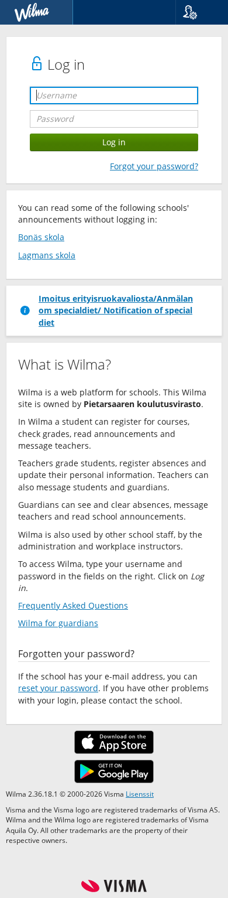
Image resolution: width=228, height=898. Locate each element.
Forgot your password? (154, 166)
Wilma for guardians (58, 623)
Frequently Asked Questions (73, 605)
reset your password (58, 688)
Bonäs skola (41, 237)
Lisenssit (140, 793)
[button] (197, 12)
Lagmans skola (46, 255)
